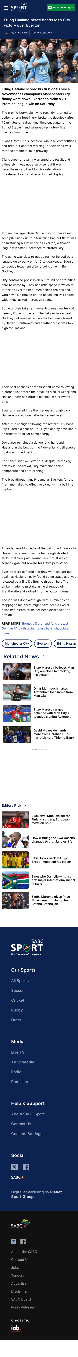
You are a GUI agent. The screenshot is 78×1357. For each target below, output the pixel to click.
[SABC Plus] (17, 1177)
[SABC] (21, 1223)
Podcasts (19, 1081)
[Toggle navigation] (5, 8)
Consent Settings (26, 1133)
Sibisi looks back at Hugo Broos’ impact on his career (51, 860)
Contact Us (21, 1124)
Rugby (17, 1010)
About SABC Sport (27, 1114)
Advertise (19, 1283)
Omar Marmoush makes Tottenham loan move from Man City (53, 692)
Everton (43, 643)
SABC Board (21, 1299)
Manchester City (17, 643)
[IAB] (16, 1328)
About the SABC (24, 1252)
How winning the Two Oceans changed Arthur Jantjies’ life (53, 839)
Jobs (15, 1268)
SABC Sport (21, 32)
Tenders (17, 1275)
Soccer (17, 990)
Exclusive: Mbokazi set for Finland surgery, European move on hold (51, 819)
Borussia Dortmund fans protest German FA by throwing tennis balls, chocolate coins (35, 628)
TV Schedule (22, 1062)
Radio (16, 1072)
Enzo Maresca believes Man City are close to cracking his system (54, 671)
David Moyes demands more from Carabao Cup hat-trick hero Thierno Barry (54, 734)
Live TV (18, 1052)
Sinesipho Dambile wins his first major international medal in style (53, 880)
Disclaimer (19, 1291)
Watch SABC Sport (63, 7)
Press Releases (23, 1307)
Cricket (17, 1000)
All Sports (20, 980)
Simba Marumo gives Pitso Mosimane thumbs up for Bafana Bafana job (51, 900)
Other (16, 1020)
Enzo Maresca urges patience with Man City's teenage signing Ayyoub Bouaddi (51, 713)
